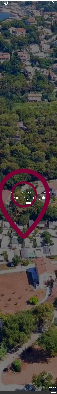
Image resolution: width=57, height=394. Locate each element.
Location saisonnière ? (52, 387)
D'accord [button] (54, 392)
